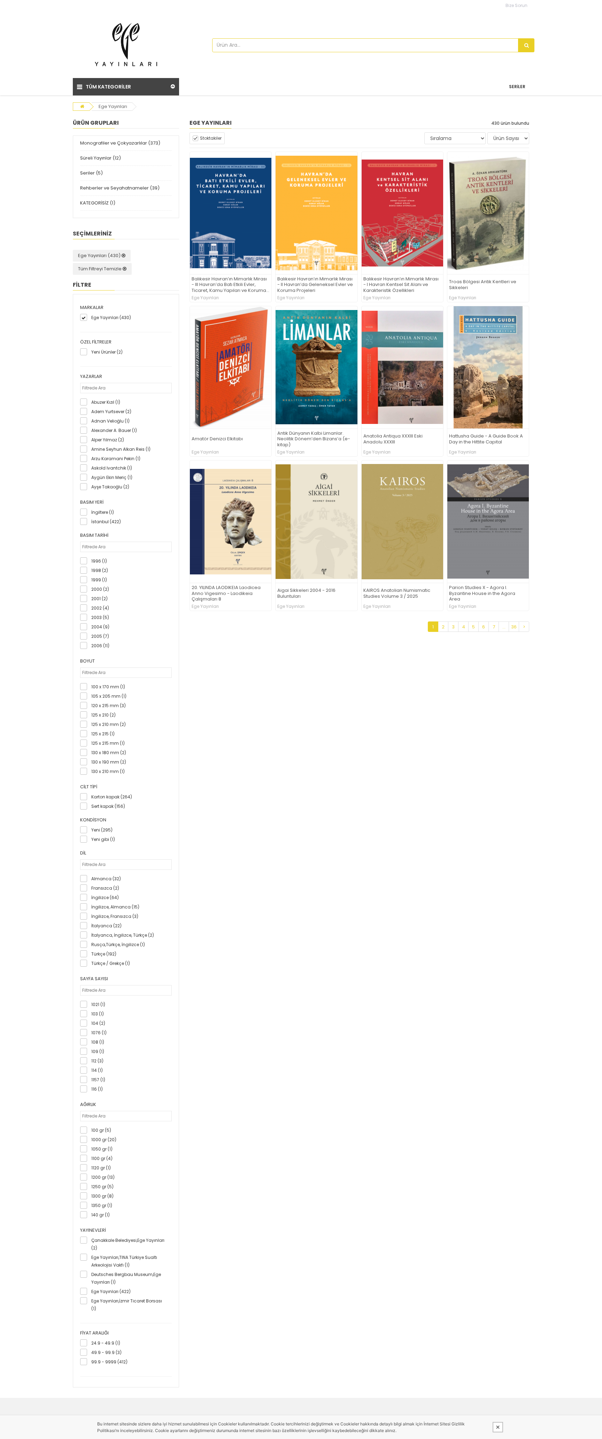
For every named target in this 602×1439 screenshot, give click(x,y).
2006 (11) (100, 646)
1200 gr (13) (103, 1177)
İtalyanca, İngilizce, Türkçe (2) (122, 935)
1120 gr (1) (101, 1168)
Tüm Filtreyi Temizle (100, 268)
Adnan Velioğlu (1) (110, 421)
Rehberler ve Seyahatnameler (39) (120, 188)
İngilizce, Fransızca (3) (114, 916)
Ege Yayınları (113, 106)
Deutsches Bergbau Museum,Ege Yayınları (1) (126, 1278)
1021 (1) (98, 1004)
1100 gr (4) (102, 1158)
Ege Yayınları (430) (100, 255)
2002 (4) (100, 608)
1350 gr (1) (101, 1205)
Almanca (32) (106, 879)
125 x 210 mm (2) (108, 724)
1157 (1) (98, 1080)
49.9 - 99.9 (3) (106, 1352)
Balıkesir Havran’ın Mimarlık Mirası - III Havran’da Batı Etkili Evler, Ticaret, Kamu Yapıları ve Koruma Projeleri (229, 285)
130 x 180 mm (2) (108, 753)
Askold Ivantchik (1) (111, 468)
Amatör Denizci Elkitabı (217, 439)
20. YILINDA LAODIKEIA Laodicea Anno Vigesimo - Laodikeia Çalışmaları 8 (226, 594)
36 (514, 627)
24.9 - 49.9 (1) (105, 1343)
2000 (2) (100, 589)
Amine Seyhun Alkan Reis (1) (120, 449)
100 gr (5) (101, 1130)
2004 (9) (100, 627)
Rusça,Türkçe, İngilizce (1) (118, 944)
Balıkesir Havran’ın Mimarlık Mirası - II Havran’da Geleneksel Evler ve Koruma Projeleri (315, 285)
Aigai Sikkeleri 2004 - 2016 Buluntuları (306, 593)
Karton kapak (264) (111, 797)
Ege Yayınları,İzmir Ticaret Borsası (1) (126, 1305)
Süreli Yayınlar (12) (100, 158)
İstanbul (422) (106, 522)
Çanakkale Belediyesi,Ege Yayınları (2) (127, 1244)
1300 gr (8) (102, 1196)
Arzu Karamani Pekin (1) (115, 459)
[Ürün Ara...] (526, 45)
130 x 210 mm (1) (108, 771)
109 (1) (97, 1051)
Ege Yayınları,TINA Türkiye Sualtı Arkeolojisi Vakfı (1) (124, 1261)
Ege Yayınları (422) (111, 1291)
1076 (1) (99, 1033)
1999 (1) (99, 580)
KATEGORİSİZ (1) (97, 203)
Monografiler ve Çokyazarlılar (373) (120, 143)
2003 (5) (100, 617)
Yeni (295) (102, 830)
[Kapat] (498, 1427)
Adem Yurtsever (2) (111, 412)
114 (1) (97, 1070)
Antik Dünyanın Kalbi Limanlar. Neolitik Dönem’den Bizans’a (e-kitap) (313, 439)
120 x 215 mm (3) (108, 706)
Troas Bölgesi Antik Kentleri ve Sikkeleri (482, 285)
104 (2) (98, 1023)
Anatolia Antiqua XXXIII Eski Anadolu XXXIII (393, 439)
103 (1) (97, 1014)
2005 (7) (100, 636)
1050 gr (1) (102, 1149)
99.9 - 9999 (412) (109, 1362)
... (503, 627)
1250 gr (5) (102, 1187)
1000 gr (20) (103, 1140)
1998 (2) (99, 570)
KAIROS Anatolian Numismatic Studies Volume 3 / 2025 (396, 593)
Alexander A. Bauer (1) (114, 430)
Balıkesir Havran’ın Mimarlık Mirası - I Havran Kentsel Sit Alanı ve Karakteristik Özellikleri (401, 285)
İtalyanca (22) (106, 926)
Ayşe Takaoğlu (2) (110, 487)
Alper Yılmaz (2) (107, 440)
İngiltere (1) (102, 512)
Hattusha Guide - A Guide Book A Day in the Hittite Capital (486, 439)
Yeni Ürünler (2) (107, 352)
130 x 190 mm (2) (108, 762)
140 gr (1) (100, 1215)
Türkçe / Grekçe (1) (110, 963)
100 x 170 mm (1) (108, 687)
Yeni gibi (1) (103, 839)
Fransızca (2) (105, 888)
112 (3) (97, 1061)
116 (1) (97, 1089)
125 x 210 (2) (103, 715)
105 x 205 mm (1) (108, 696)
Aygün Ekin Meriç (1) (111, 477)
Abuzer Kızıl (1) (105, 402)
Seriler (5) (91, 173)
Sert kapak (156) (108, 806)
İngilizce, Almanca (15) (115, 907)
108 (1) (97, 1042)
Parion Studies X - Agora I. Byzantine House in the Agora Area (482, 594)
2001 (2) (99, 599)
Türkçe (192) (103, 954)
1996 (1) (99, 561)
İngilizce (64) (105, 897)
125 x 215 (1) (103, 734)
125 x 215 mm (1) (108, 743)
